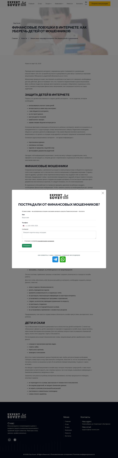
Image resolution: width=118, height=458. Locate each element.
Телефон (25, 222)
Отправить (27, 246)
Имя (23, 214)
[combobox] (24, 226)
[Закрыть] (103, 193)
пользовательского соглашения (45, 241)
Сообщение (25, 229)
